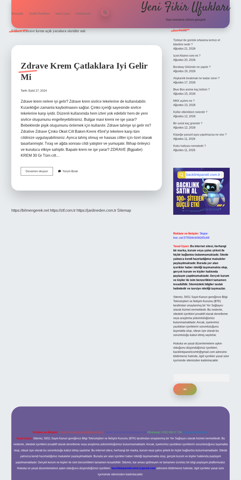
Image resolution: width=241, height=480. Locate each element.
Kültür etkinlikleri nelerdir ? (190, 112)
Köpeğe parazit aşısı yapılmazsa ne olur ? (200, 134)
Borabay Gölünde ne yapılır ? (192, 67)
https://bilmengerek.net (30, 210)
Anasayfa (17, 13)
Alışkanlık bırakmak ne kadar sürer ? (196, 78)
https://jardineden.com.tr (96, 210)
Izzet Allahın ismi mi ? (187, 55)
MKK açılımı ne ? (184, 100)
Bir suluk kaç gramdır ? (187, 123)
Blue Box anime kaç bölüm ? (191, 89)
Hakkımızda (83, 13)
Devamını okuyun (39, 172)
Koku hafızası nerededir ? (189, 146)
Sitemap (124, 210)
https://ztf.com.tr (63, 210)
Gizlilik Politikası (39, 13)
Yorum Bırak (70, 171)
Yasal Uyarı (62, 13)
